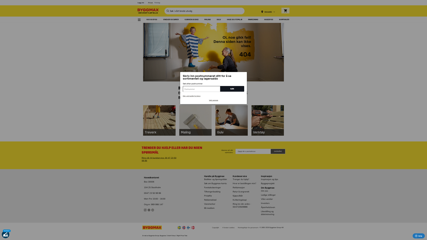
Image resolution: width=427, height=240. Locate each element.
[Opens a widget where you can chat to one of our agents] (419, 236)
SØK (232, 89)
